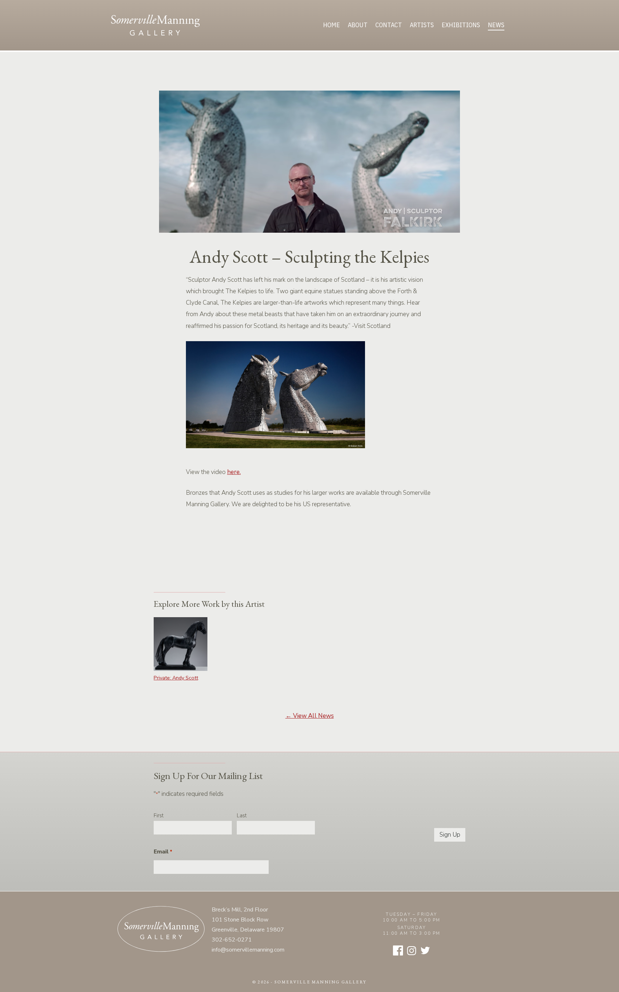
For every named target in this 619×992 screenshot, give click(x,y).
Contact (388, 25)
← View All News (309, 716)
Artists (422, 25)
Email (163, 852)
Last (242, 815)
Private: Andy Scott (176, 677)
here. (234, 472)
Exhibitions (461, 25)
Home (331, 25)
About (358, 25)
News (496, 25)
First (159, 815)
